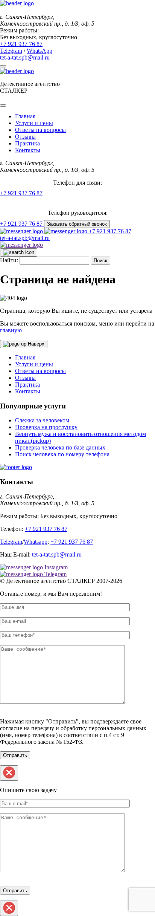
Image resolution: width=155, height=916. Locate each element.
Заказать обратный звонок (77, 224)
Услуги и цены (34, 123)
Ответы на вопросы (40, 130)
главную (11, 330)
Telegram (11, 50)
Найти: (9, 260)
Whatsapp (35, 541)
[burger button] (3, 66)
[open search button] (18, 252)
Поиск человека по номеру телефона (62, 454)
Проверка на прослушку (46, 427)
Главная (25, 116)
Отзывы (25, 136)
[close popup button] (9, 773)
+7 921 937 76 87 (110, 231)
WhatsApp (39, 50)
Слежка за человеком (42, 420)
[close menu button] (3, 105)
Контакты (27, 150)
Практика (27, 143)
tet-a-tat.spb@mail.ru (25, 57)
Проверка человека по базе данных (60, 447)
